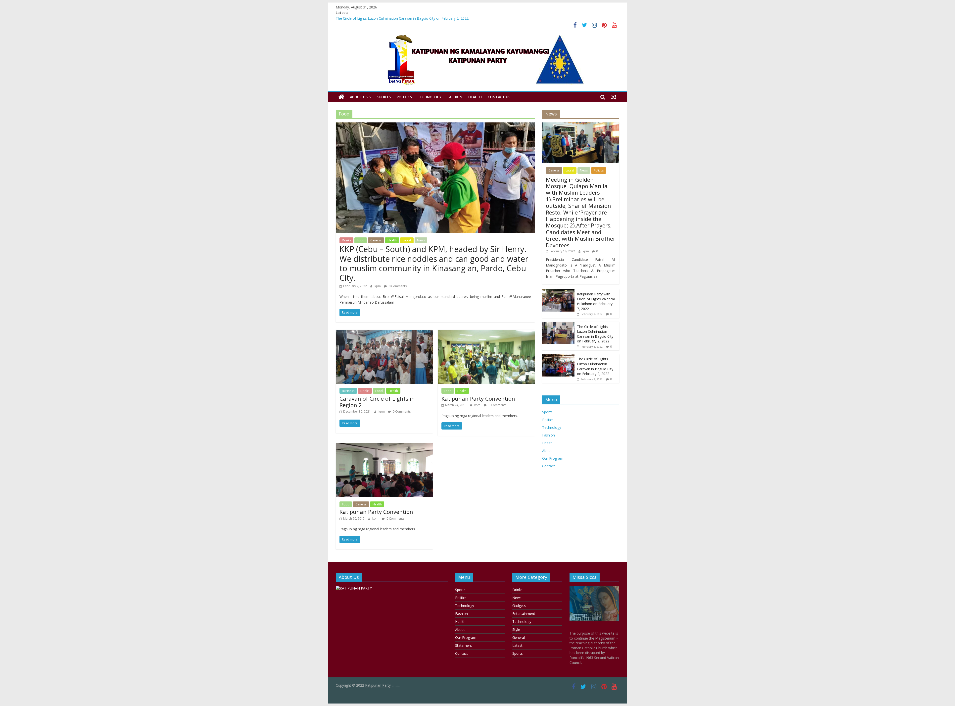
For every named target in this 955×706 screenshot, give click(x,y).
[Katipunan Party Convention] (486, 332)
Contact (548, 466)
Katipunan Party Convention (478, 398)
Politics (404, 97)
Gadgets (519, 605)
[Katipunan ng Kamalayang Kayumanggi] (341, 97)
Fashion (454, 97)
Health (475, 97)
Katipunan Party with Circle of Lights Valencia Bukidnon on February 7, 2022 (397, 18)
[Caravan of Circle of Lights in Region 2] (384, 332)
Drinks (346, 240)
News (421, 240)
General (376, 240)
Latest (407, 240)
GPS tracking (396, 686)
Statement (463, 645)
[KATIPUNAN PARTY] (354, 588)
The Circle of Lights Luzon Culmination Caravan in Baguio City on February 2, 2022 (595, 334)
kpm (378, 286)
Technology (429, 97)
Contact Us (499, 97)
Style (516, 629)
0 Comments (397, 286)
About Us (359, 97)
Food (360, 240)
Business (348, 391)
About (547, 450)
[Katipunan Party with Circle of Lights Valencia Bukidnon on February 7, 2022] (558, 291)
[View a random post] (613, 97)
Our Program (552, 458)
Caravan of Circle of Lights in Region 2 (377, 402)
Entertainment (523, 613)
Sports (384, 97)
